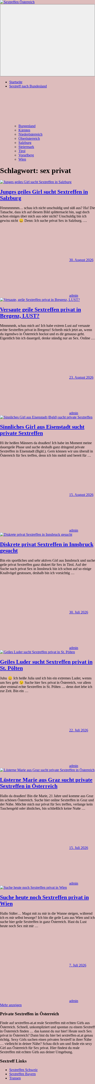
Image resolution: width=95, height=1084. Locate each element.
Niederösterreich (30, 134)
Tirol (21, 151)
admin (73, 295)
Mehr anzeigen (11, 1005)
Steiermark (26, 147)
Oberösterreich (29, 138)
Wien (22, 159)
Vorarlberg (26, 155)
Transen (15, 1078)
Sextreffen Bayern (22, 1074)
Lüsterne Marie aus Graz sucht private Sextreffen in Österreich (46, 783)
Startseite (15, 82)
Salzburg (24, 143)
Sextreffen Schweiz (23, 1070)
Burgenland (27, 126)
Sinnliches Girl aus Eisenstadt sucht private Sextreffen (42, 430)
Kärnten (24, 130)
